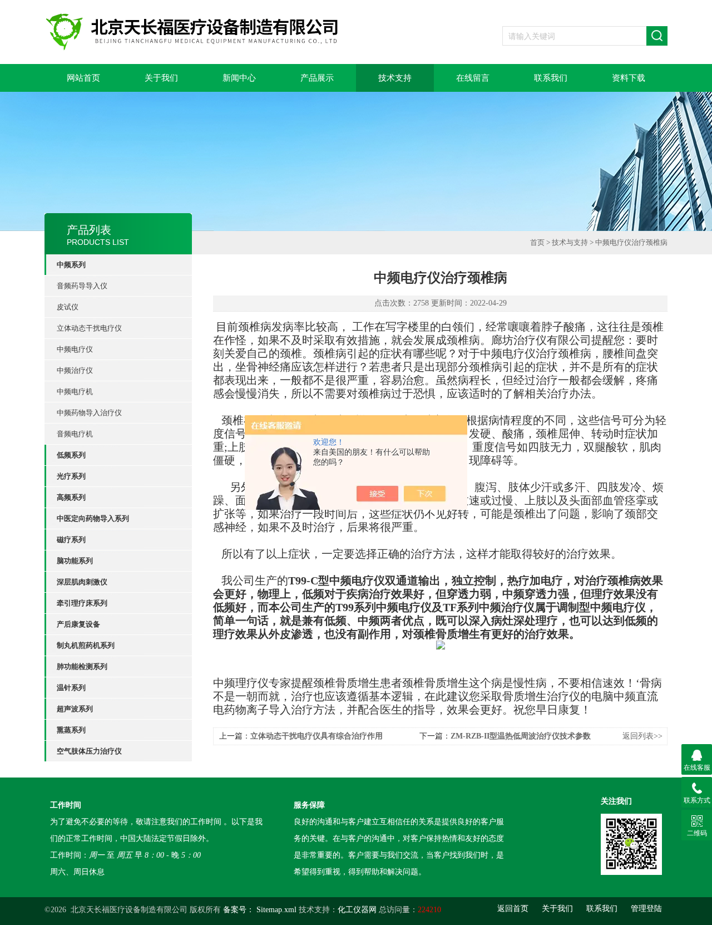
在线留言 (473, 77)
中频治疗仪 (75, 370)
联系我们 (550, 77)
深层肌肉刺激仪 (82, 582)
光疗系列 (71, 476)
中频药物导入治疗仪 (89, 413)
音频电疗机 (75, 434)
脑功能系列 (75, 561)
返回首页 (512, 908)
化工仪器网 (357, 910)
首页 (537, 242)
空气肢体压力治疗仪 (89, 751)
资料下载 (628, 77)
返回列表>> (642, 736)
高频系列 (71, 497)
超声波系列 (75, 709)
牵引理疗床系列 (82, 603)
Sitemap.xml (276, 910)
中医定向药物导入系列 (93, 518)
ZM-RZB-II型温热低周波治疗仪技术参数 (521, 736)
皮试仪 (67, 307)
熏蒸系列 (71, 730)
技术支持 (395, 77)
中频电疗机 (75, 391)
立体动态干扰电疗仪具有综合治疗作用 (316, 736)
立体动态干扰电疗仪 (89, 328)
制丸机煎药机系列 (86, 645)
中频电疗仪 (75, 349)
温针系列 (71, 687)
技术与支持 (570, 242)
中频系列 (71, 264)
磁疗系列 (71, 539)
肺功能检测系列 (82, 666)
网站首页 (83, 77)
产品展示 (317, 77)
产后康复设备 (78, 624)
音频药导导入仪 (82, 286)
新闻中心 (239, 77)
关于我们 (161, 77)
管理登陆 (646, 908)
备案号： (238, 910)
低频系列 (71, 455)
